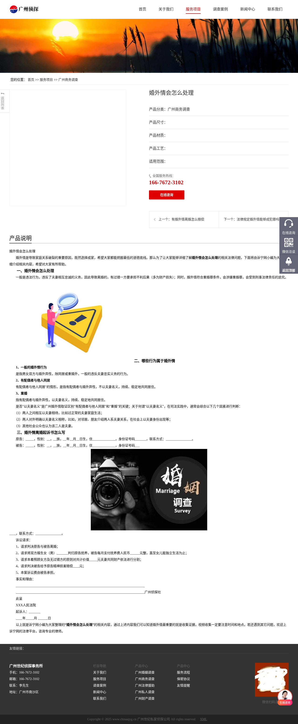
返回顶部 (288, 270)
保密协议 (183, 679)
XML (203, 719)
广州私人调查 (145, 692)
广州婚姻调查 (145, 672)
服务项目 (193, 9)
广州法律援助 (145, 685)
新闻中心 (247, 9)
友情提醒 (183, 685)
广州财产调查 (145, 698)
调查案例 (220, 9)
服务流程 (183, 672)
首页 (142, 9)
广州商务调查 (68, 79)
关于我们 (166, 9)
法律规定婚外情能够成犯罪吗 (258, 219)
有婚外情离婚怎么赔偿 (188, 219)
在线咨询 (166, 195)
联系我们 (275, 9)
